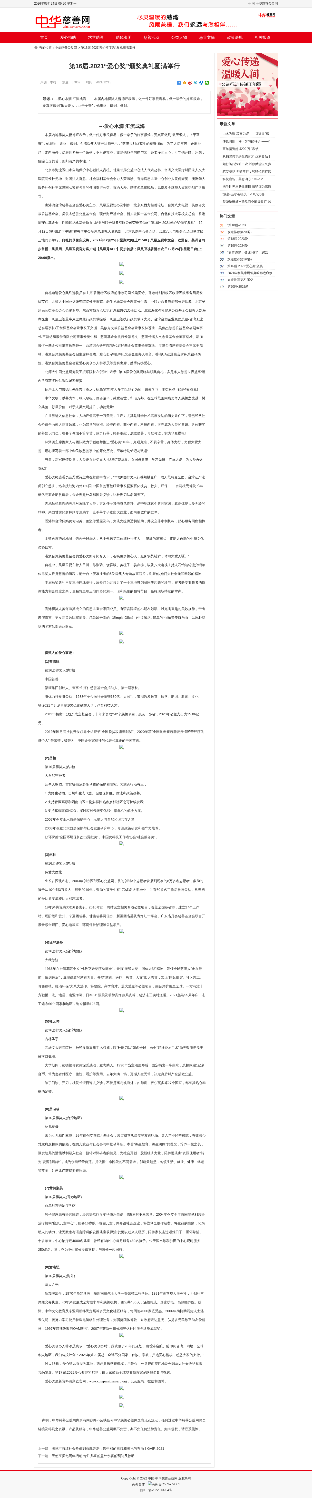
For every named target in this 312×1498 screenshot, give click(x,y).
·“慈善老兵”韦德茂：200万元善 (243, 194)
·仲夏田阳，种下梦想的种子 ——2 (246, 141)
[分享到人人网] (201, 83)
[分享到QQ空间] (185, 83)
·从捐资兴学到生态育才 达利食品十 (246, 156)
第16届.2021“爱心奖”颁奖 (245, 266)
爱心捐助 (68, 37)
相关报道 (262, 37)
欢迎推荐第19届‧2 (239, 259)
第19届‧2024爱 (237, 245)
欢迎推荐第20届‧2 (239, 232)
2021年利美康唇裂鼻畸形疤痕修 (249, 273)
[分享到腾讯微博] (196, 83)
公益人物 (179, 37)
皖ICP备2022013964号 (156, 1490)
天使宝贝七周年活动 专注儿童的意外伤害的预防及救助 (93, 1456)
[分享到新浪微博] (190, 83)
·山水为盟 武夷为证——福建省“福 (245, 134)
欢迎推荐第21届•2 (240, 280)
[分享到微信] (207, 83)
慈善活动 (151, 37)
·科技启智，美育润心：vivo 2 (242, 179)
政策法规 (235, 37)
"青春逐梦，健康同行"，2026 (247, 252)
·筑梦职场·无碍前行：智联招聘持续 (246, 171)
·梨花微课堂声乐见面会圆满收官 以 (246, 202)
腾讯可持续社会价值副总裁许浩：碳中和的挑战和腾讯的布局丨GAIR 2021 (108, 1448)
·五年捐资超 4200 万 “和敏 (240, 149)
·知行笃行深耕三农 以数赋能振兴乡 (246, 164)
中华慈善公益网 (66, 47)
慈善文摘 (207, 37)
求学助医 (96, 37)
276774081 (172, 1484)
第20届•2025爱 (237, 286)
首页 (44, 37)
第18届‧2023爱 (237, 239)
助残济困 (123, 37)
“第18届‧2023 (236, 225)
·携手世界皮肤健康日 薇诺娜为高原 (246, 186)
